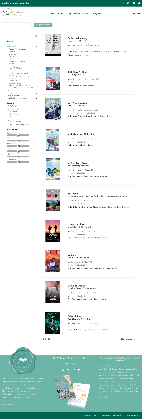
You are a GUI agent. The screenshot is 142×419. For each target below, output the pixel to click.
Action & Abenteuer (17, 49)
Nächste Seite (128, 339)
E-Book (12, 106)
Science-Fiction (15, 83)
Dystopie (12, 54)
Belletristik (11, 47)
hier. (137, 391)
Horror (11, 64)
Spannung (11, 133)
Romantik (11, 144)
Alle (8, 44)
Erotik (11, 57)
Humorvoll (11, 159)
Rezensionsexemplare (18, 125)
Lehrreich (11, 149)
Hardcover (14, 109)
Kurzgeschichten (113, 52)
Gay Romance (92, 116)
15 (49, 339)
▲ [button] (36, 47)
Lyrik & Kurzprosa (14, 96)
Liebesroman (14, 71)
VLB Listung (15, 121)
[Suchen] (29, 24)
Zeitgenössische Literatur (19, 85)
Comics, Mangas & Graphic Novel (21, 88)
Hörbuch (13, 112)
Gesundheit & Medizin (88, 52)
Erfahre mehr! (8, 404)
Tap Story (13, 114)
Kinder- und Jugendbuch (17, 93)
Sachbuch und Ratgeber (17, 99)
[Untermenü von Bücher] (89, 13)
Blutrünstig (11, 154)
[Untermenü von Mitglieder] (103, 13)
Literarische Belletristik (18, 74)
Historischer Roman (17, 61)
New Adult (13, 78)
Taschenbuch (15, 117)
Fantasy (12, 59)
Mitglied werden (43, 25)
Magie (10, 138)
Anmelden (135, 14)
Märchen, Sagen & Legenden (21, 76)
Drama (12, 52)
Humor (12, 66)
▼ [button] (36, 71)
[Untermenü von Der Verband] (64, 13)
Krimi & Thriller (15, 68)
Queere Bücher (15, 81)
